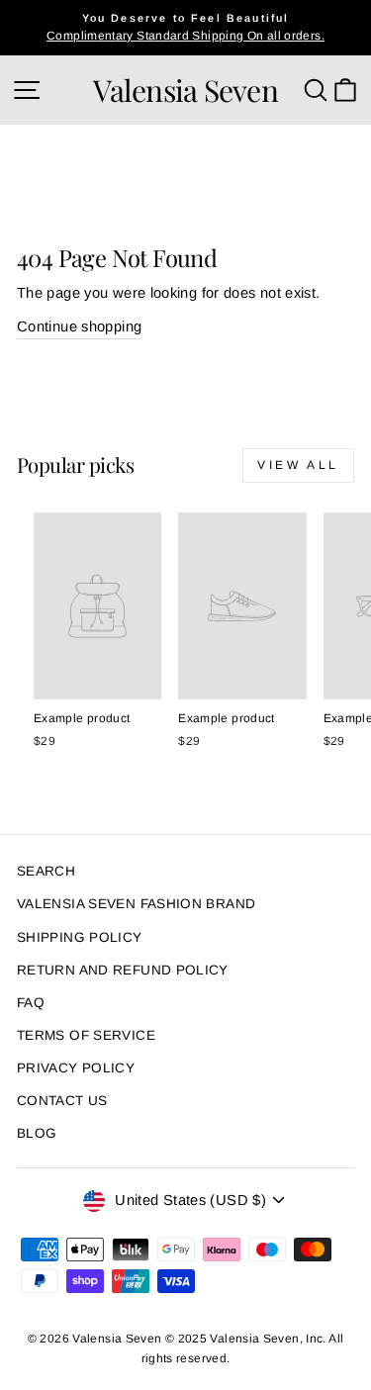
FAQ (31, 1002)
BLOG (36, 1133)
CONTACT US (62, 1100)
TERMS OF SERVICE (86, 1035)
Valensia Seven (185, 90)
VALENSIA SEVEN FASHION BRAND (136, 903)
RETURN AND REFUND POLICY (123, 970)
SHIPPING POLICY (79, 937)
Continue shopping (79, 326)
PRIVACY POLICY (76, 1068)
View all (298, 465)
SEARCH (46, 871)
